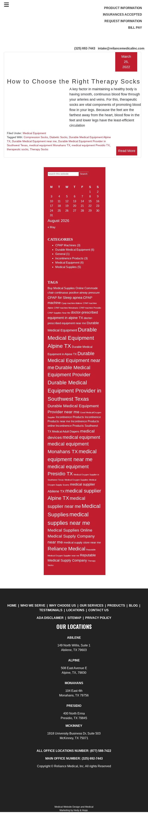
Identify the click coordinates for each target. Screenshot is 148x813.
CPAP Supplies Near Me (59, 313)
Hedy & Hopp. (81, 810)
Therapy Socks (39, 149)
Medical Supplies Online (70, 530)
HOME (12, 605)
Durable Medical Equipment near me (34, 141)
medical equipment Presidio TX (91, 145)
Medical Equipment (34, 133)
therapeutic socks (17, 149)
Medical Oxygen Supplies (76, 480)
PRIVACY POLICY (98, 617)
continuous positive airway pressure (77, 292)
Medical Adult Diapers (65, 431)
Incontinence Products (69, 258)
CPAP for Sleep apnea (65, 297)
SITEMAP (74, 617)
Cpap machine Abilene (71, 303)
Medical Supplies (66, 267)
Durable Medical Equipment (72, 249)
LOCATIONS (75, 610)
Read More (126, 151)
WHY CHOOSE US (62, 605)
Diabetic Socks (58, 137)
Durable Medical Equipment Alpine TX (72, 337)
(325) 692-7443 (84, 48)
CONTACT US (98, 610)
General (60, 253)
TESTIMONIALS (50, 610)
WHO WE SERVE (32, 605)
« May (52, 227)
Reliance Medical (66, 548)
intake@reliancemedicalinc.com (121, 48)
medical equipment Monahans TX (49, 145)
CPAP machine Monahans (66, 308)
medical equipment (81, 437)
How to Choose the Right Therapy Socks (73, 81)
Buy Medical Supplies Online (66, 288)
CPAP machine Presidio (90, 308)
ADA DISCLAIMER (50, 617)
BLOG (134, 605)
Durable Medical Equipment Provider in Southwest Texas (74, 390)
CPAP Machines (65, 245)
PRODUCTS (116, 605)
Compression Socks (36, 137)
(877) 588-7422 (100, 750)
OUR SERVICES (91, 605)
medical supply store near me (82, 542)
